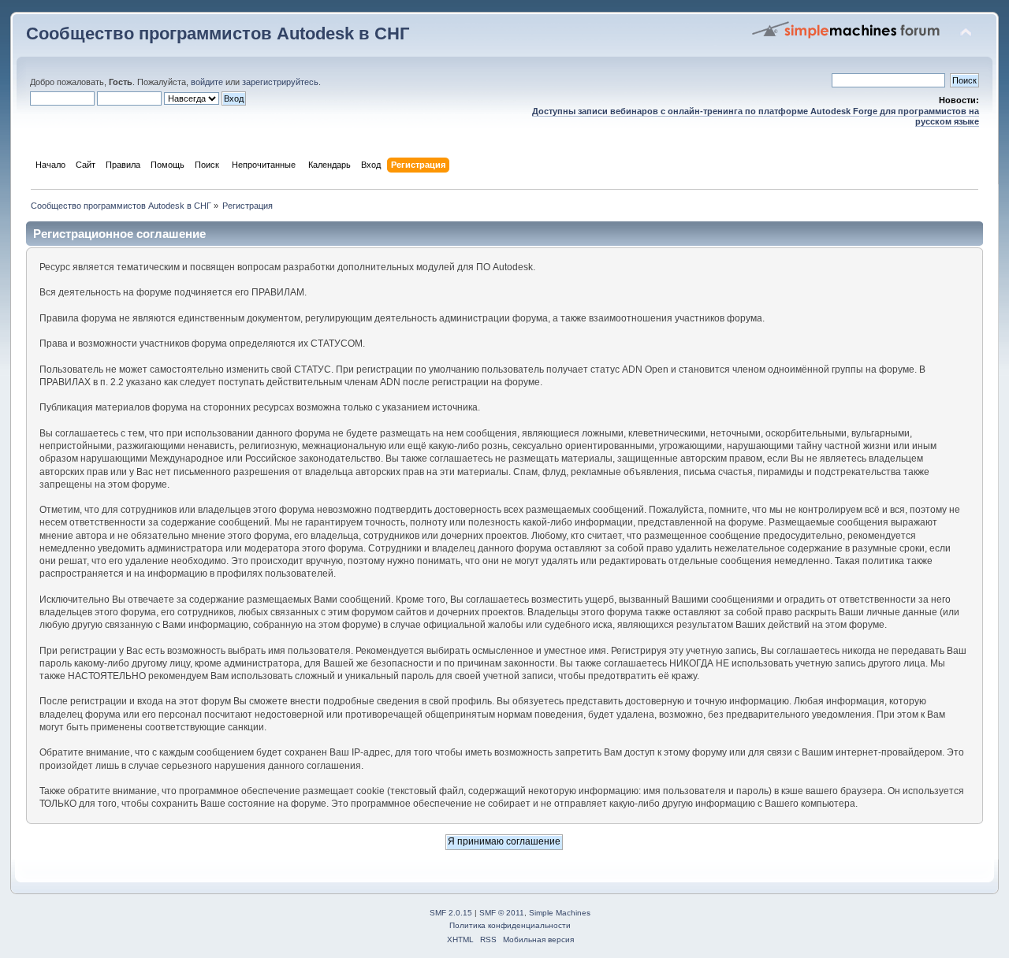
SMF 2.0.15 (451, 912)
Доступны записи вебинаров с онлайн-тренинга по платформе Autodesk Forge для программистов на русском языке (755, 116)
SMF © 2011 (501, 912)
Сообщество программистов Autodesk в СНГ (217, 33)
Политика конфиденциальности (510, 925)
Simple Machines (559, 912)
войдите (207, 82)
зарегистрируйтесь (280, 82)
